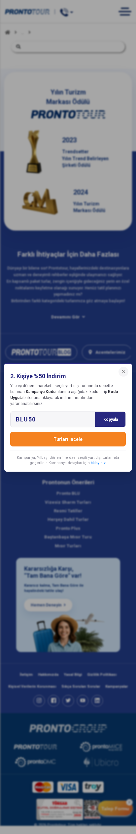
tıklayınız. (99, 462)
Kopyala (110, 419)
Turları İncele (68, 439)
